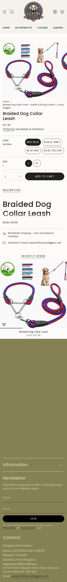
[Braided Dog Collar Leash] (33, 295)
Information (15, 465)
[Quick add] (4, 324)
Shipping (8, 129)
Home (6, 101)
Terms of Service (28, 527)
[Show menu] (4, 12)
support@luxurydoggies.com (30, 576)
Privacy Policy (9, 527)
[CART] (62, 12)
